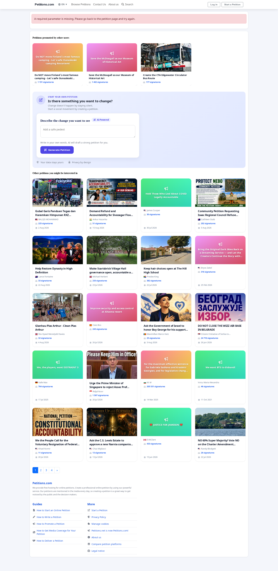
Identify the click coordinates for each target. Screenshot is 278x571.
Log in (214, 4)
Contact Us (99, 4)
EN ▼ (64, 4)
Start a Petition (232, 4)
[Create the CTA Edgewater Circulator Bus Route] (166, 64)
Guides (37, 504)
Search (129, 4)
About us (113, 4)
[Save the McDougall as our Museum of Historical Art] (112, 64)
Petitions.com (44, 4)
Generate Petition (59, 149)
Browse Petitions (81, 4)
